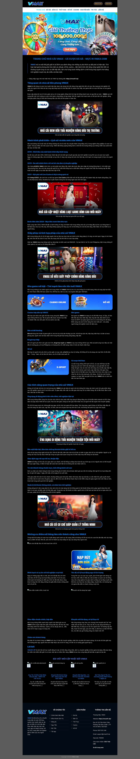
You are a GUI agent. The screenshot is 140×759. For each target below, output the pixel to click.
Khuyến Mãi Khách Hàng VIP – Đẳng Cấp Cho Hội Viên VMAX (59, 676)
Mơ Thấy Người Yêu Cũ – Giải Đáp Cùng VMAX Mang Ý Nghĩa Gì (103, 676)
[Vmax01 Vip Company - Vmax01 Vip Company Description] (35, 3)
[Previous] (27, 676)
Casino (76, 10)
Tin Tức (94, 10)
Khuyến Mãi (85, 10)
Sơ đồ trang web (98, 747)
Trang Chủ (40, 10)
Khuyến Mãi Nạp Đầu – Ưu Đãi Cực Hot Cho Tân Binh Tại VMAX (81, 676)
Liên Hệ (101, 10)
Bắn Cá (55, 10)
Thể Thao (62, 10)
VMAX (33, 65)
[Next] (113, 676)
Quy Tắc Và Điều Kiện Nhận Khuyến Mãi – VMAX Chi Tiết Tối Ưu (37, 676)
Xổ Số (70, 10)
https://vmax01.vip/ (105, 718)
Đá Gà (48, 10)
